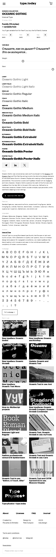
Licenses (20, 513)
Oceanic (47, 174)
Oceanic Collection (10, 11)
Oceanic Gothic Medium (17, 108)
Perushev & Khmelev (10, 523)
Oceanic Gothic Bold (15, 122)
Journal (46, 513)
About (5, 513)
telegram (29, 538)
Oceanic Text (6, 176)
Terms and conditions (11, 533)
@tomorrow (17, 538)
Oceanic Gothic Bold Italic (19, 129)
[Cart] (51, 3)
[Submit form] (50, 551)
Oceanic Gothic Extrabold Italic (23, 144)
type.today (28, 3)
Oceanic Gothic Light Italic (18, 86)
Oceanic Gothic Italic (15, 101)
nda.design (42, 523)
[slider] (23, 61)
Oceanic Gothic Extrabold (19, 137)
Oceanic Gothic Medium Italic (21, 115)
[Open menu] (4, 3)
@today (5, 538)
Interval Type (7, 17)
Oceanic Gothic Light (15, 79)
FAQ (34, 513)
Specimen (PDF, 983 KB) (15, 195)
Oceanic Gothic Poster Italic (21, 158)
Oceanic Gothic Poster (17, 151)
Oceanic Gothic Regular (17, 93)
